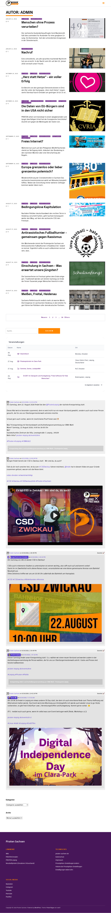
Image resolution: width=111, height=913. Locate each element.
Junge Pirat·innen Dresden (19, 557)
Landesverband (36, 19)
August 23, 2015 (11, 290)
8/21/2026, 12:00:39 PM (29, 458)
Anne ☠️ (13, 697)
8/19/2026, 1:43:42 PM (38, 557)
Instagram (9, 887)
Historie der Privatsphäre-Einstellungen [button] (69, 867)
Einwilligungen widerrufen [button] (64, 870)
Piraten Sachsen (14, 402)
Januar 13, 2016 (11, 19)
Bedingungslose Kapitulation (41, 207)
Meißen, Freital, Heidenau (39, 294)
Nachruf (27, 52)
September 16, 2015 (12, 163)
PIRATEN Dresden (12, 857)
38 (62, 317)
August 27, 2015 (11, 203)
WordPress (38, 907)
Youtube (9, 890)
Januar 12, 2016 (11, 49)
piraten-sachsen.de (62, 854)
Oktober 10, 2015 (12, 101)
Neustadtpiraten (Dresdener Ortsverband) (20, 863)
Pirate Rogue (50, 907)
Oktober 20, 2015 (12, 73)
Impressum (59, 860)
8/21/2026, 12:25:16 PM (29, 402)
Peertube (9, 894)
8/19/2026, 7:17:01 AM (27, 697)
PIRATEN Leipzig (11, 860)
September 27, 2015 (12, 136)
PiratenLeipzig (15, 655)
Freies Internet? (32, 141)
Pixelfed (8, 897)
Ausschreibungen (37, 101)
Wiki (7, 854)
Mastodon (9, 884)
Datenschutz (60, 857)
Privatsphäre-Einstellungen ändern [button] (67, 863)
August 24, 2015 (11, 262)
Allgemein (25, 19)
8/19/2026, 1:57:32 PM (30, 655)
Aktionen (24, 73)
